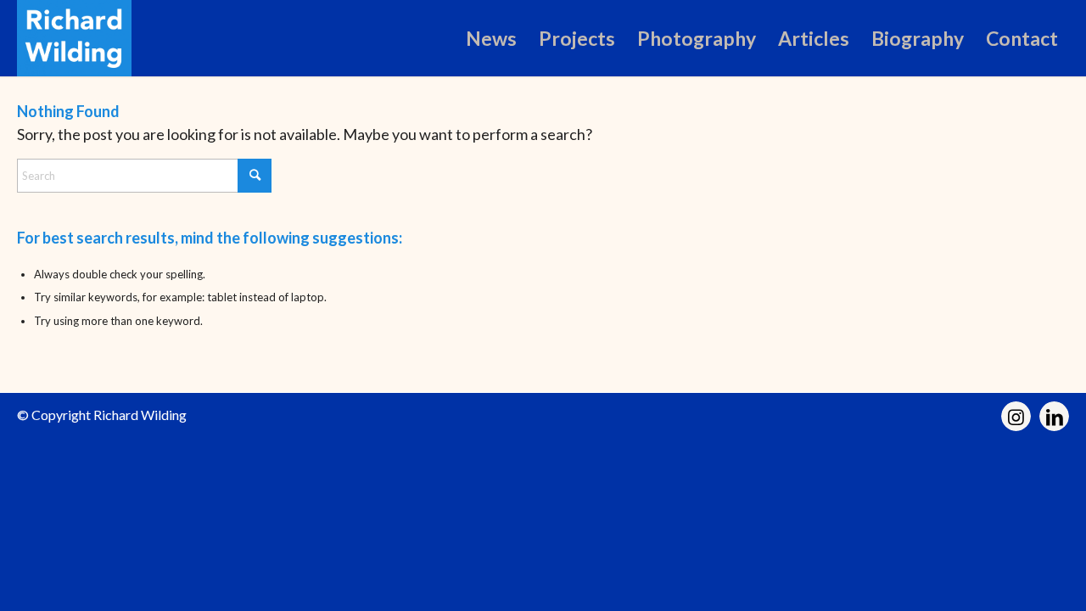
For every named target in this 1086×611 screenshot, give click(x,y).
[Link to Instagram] (1016, 416)
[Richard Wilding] (74, 38)
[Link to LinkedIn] (1054, 416)
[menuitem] (491, 38)
